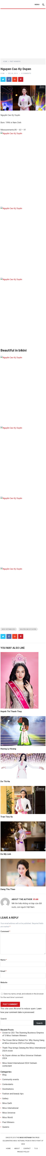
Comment (5, 931)
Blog (4, 1075)
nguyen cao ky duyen (28, 629)
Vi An (2, 73)
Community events (10, 1079)
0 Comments (26, 73)
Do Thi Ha (5, 781)
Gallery (5, 1098)
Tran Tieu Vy (7, 817)
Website (4, 982)
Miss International (10, 1108)
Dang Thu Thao (8, 889)
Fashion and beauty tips (13, 1093)
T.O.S (36, 1148)
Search (4, 1019)
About (17, 1148)
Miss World (7, 1117)
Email (4, 971)
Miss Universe (8, 1113)
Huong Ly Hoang (8, 749)
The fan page (27, 1137)
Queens (5, 1127)
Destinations (8, 1089)
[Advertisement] (23, 33)
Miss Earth (7, 1103)
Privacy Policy (23, 1152)
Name (4, 960)
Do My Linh (6, 854)
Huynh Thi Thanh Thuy (11, 711)
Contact (27, 1148)
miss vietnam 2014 (8, 629)
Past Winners (15, 61)
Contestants (7, 1084)
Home (5, 61)
